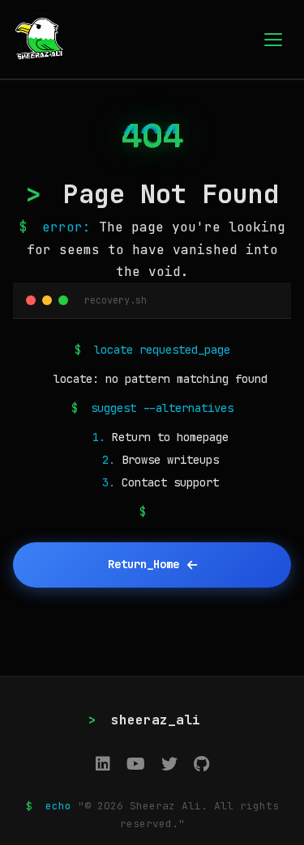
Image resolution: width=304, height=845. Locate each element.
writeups (193, 459)
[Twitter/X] (169, 764)
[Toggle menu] (273, 39)
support (196, 482)
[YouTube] (135, 764)
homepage (203, 437)
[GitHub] (201, 764)
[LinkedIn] (103, 764)
